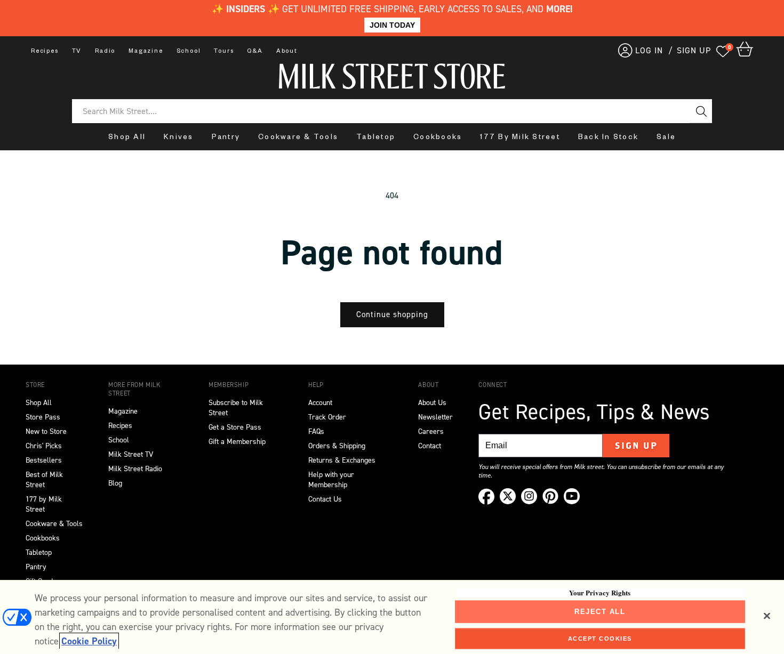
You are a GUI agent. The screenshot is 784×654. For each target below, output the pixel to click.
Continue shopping (392, 314)
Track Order (327, 417)
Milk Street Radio (135, 469)
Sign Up (636, 445)
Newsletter (435, 417)
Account (320, 403)
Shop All (127, 138)
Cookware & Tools (298, 138)
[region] (392, 617)
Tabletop (375, 138)
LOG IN (649, 50)
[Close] (767, 616)
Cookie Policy (89, 641)
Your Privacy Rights (599, 592)
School (189, 52)
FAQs (316, 431)
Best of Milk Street (44, 480)
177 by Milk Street (44, 504)
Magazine (146, 52)
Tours (224, 52)
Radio (105, 52)
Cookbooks (437, 138)
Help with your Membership (331, 480)
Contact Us (325, 499)
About (287, 52)
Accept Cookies (600, 638)
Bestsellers (44, 460)
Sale (666, 138)
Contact (429, 446)
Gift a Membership (237, 442)
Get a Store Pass (235, 427)
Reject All (599, 612)
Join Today (392, 25)
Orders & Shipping (336, 446)
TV (77, 52)
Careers (431, 431)
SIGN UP (694, 50)
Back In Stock (608, 138)
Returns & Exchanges (341, 460)
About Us (432, 403)
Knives (179, 138)
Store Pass (43, 417)
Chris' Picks (44, 446)
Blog (115, 483)
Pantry (226, 138)
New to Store (46, 431)
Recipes (45, 52)
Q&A (254, 52)
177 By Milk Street (520, 138)
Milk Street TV (130, 454)
